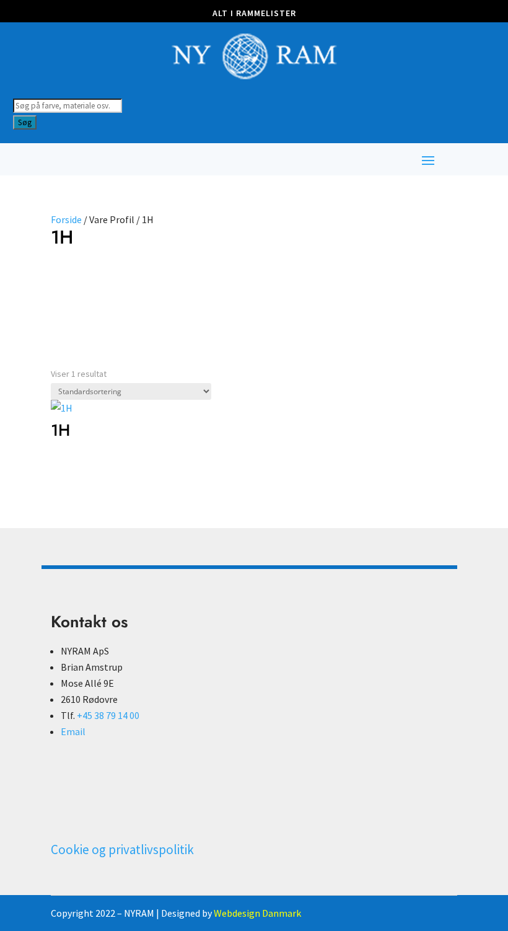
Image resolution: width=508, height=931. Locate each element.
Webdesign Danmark (257, 913)
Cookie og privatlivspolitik (122, 849)
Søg (25, 122)
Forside (66, 219)
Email (73, 731)
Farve (67, 281)
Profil (117, 281)
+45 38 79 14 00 (108, 715)
